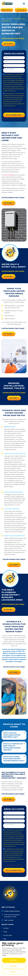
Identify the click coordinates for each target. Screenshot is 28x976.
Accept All (13, 960)
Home (3, 19)
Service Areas (8, 935)
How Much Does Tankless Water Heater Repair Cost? (14, 759)
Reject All (13, 972)
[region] (14, 958)
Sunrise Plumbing (8, 175)
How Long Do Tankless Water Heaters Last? (11, 735)
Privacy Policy (9, 109)
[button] (24, 3)
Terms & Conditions (17, 109)
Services (9, 19)
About (5, 932)
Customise (13, 966)
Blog (5, 939)
